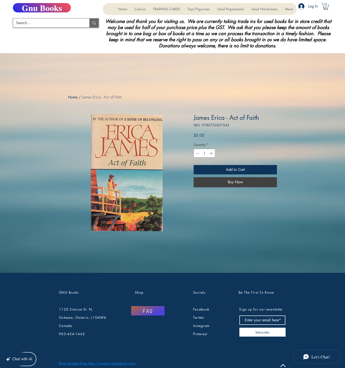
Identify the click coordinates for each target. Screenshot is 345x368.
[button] (166, 9)
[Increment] (212, 153)
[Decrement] (197, 153)
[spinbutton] (204, 153)
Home (72, 97)
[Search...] (94, 23)
